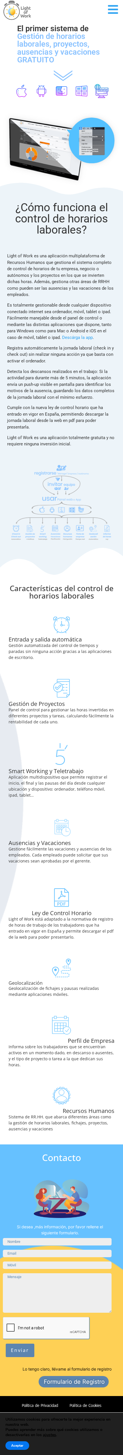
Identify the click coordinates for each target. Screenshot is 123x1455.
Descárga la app (77, 337)
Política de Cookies (85, 1405)
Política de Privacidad (40, 1405)
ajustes (49, 1435)
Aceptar (17, 1445)
